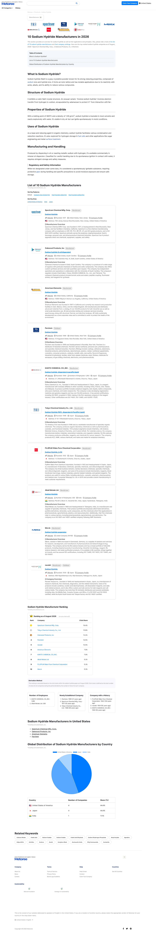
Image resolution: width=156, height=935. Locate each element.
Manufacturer (76, 210)
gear (38, 172)
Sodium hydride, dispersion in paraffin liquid (62, 372)
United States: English (24, 920)
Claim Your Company (86, 876)
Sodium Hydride (51, 214)
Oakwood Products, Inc (45, 635)
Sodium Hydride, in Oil (53, 452)
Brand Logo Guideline (53, 876)
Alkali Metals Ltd (43, 659)
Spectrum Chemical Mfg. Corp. (48, 625)
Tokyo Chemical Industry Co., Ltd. (49, 630)
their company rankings (62, 44)
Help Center (83, 871)
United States (146, 3)
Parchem (40, 640)
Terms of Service (52, 871)
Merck (39, 669)
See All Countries (117, 871)
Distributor (57, 328)
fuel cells (81, 136)
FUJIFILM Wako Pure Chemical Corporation (52, 664)
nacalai (39, 645)
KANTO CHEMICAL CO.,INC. (47, 654)
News (16, 874)
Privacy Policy (51, 874)
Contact (82, 874)
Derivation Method (64, 616)
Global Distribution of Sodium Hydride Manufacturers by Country (51, 64)
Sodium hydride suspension (55, 532)
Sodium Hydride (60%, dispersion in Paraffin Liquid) (65, 412)
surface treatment (53, 139)
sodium (30, 82)
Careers (17, 876)
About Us (17, 871)
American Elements (44, 650)
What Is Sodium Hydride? (38, 56)
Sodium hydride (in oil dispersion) (58, 252)
